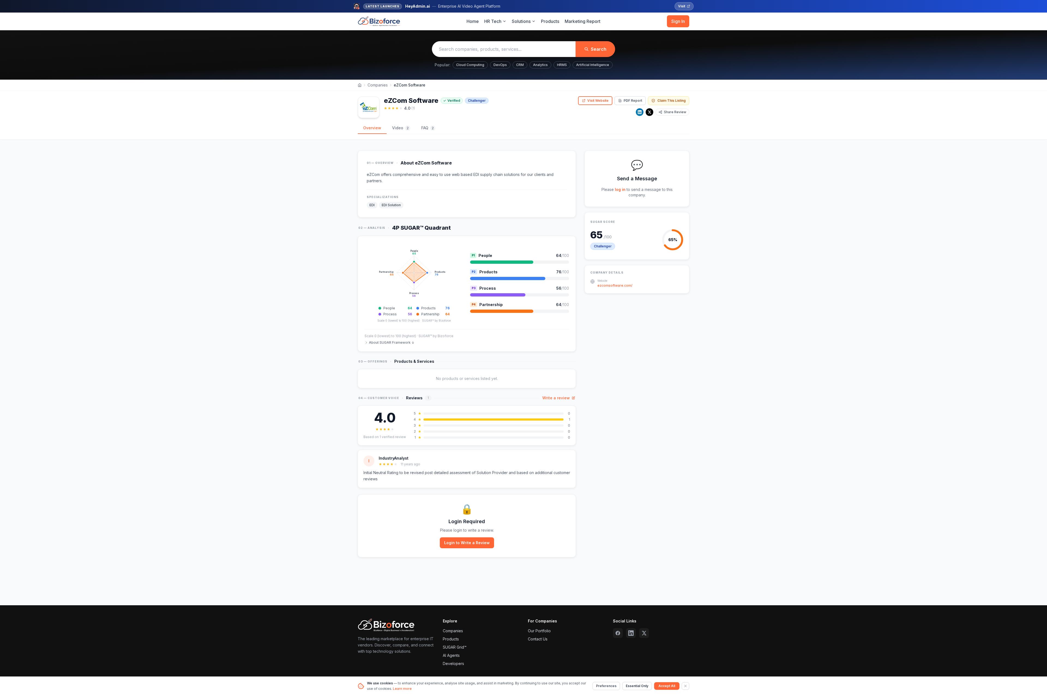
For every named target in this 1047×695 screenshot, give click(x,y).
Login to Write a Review (467, 542)
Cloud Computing (470, 65)
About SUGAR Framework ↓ (391, 342)
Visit (681, 6)
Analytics (540, 65)
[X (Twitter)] (644, 633)
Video (400, 127)
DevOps (500, 65)
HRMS (562, 65)
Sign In (678, 21)
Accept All (666, 686)
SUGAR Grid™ (455, 647)
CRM (520, 65)
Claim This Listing (671, 100)
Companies (378, 85)
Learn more (402, 689)
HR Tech (492, 21)
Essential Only (637, 686)
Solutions (521, 21)
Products (550, 21)
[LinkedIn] (639, 112)
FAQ (427, 127)
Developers (453, 663)
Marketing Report (582, 21)
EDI (372, 205)
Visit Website (598, 100)
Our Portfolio (539, 630)
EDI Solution (391, 205)
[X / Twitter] (649, 112)
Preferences (606, 686)
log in (620, 189)
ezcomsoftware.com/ (614, 285)
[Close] (685, 686)
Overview (372, 127)
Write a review (556, 398)
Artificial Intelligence (592, 65)
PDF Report (633, 100)
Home (473, 21)
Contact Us (537, 639)
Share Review (675, 112)
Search (598, 49)
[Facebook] (618, 633)
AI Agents (451, 655)
